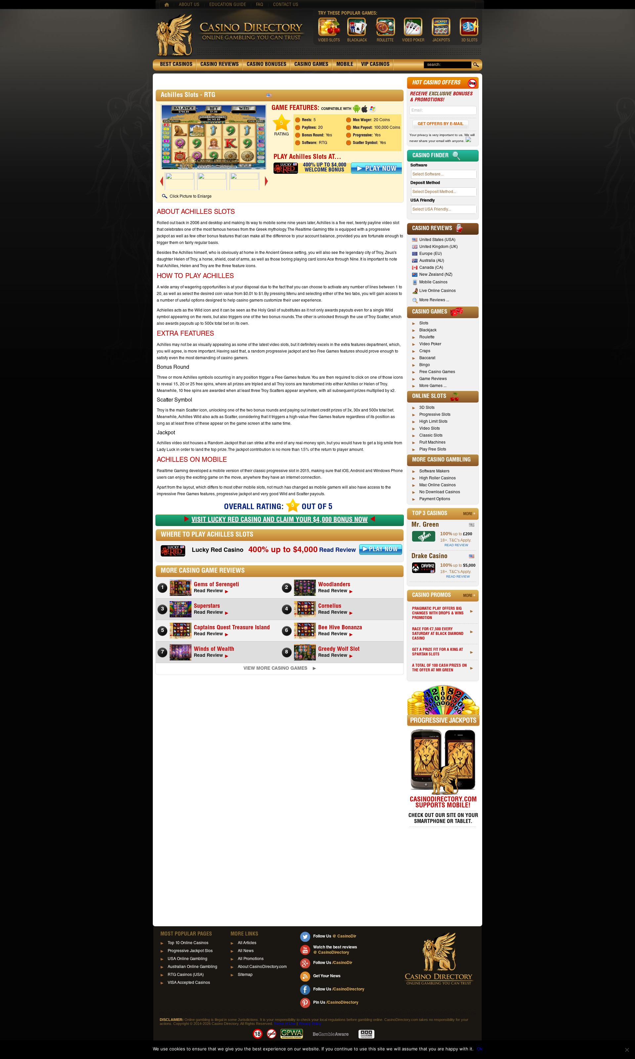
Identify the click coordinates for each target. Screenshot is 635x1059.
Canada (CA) (431, 268)
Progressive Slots (434, 415)
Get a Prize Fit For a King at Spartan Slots (437, 652)
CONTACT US (285, 5)
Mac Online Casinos (437, 485)
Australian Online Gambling (192, 967)
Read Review (337, 551)
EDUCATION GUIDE (227, 5)
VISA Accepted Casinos (189, 983)
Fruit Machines (432, 443)
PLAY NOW (383, 550)
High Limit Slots (433, 422)
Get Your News (327, 976)
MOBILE (344, 65)
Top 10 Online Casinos (188, 943)
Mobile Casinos (433, 282)
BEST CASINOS (176, 65)
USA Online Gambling (187, 959)
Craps (424, 351)
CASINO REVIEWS (219, 65)
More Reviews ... (434, 300)
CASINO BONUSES (266, 65)
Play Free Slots (432, 450)
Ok (480, 1048)
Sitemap (245, 975)
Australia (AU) (431, 261)
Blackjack (428, 330)
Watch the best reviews (335, 950)
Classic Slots (431, 436)
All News (246, 951)
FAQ (259, 5)
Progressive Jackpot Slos (190, 951)
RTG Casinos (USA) (186, 975)
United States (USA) (437, 240)
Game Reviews (433, 379)
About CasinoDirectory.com (262, 967)
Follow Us (334, 937)
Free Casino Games (437, 372)
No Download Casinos (439, 492)
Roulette (427, 337)
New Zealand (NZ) (435, 275)
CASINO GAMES (311, 65)
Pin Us (336, 1003)
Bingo (424, 365)
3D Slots (427, 408)
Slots (423, 323)
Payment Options (434, 499)
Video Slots (429, 429)
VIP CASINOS (375, 65)
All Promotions (251, 959)
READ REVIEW (456, 545)
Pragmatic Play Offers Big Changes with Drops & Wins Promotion (438, 613)
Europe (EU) (430, 254)
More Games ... (432, 386)
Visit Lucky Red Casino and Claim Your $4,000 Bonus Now (279, 520)
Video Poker (430, 344)
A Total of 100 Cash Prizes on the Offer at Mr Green (439, 668)
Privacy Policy (310, 1024)
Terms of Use (285, 1024)
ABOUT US (189, 5)
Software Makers (434, 471)
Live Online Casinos (437, 291)
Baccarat (427, 358)
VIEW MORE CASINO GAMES (275, 668)
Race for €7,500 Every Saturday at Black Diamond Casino (437, 634)
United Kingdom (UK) (438, 247)
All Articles (247, 943)
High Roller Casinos (437, 478)
